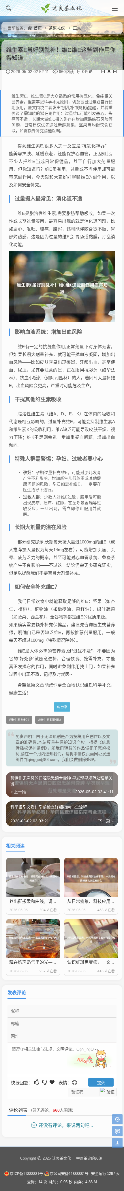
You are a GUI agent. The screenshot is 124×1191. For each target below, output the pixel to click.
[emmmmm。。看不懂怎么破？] (45, 1082)
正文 (77, 28)
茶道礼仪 (57, 28)
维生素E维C (19, 720)
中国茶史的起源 (89, 1158)
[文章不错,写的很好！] (37, 1082)
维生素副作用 (49, 720)
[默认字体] (109, 71)
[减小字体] (103, 71)
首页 (38, 28)
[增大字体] (115, 71)
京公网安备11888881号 (69, 1173)
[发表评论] (117, 1131)
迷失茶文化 (61, 1158)
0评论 (87, 71)
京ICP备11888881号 (26, 1173)
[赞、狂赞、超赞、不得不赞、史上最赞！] (52, 1082)
